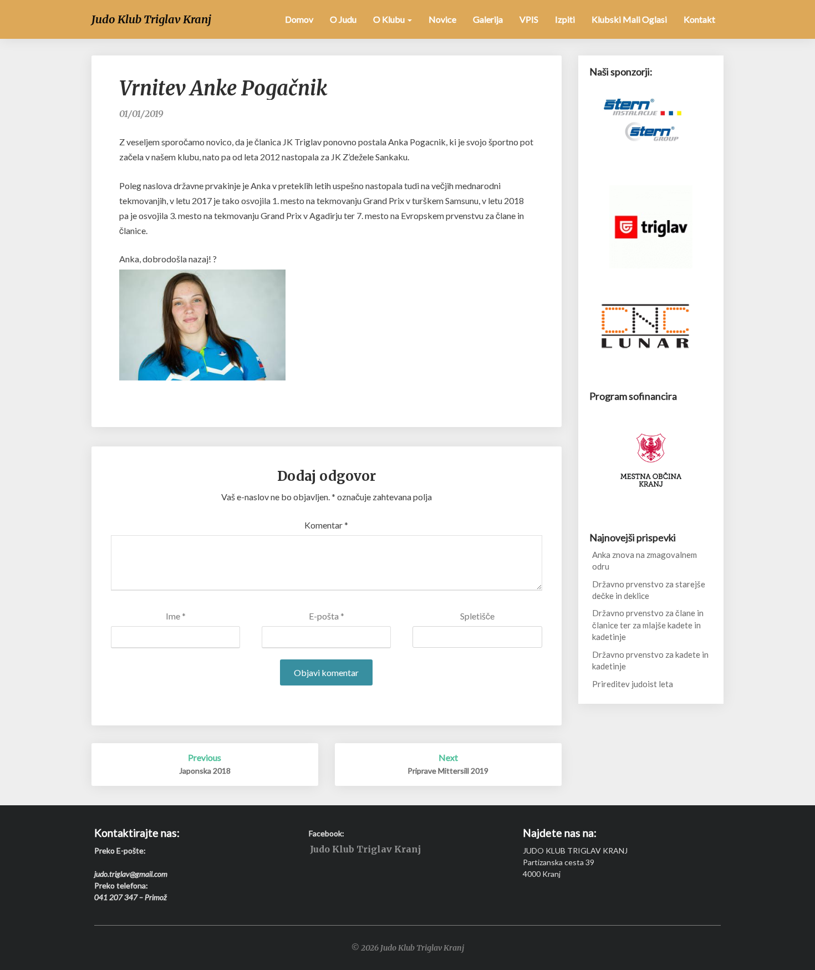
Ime (176, 616)
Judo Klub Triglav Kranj (365, 850)
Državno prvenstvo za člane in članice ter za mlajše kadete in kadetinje (648, 625)
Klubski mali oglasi (629, 19)
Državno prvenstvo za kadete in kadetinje (650, 660)
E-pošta (326, 616)
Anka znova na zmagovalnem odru (644, 560)
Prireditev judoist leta (632, 684)
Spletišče (477, 616)
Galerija (488, 19)
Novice (442, 19)
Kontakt (699, 19)
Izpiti (565, 19)
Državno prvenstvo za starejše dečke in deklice (648, 590)
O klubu (389, 19)
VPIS (528, 19)
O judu (343, 19)
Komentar (326, 525)
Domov (299, 19)
